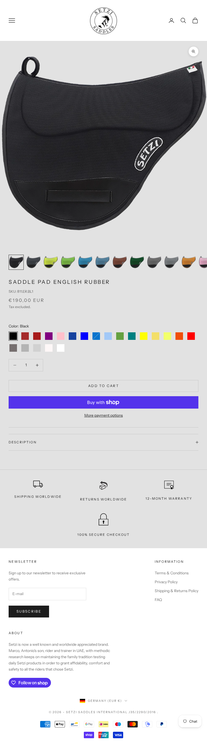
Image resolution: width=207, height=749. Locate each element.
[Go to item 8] (136, 262)
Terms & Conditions (172, 573)
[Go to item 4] (67, 262)
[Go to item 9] (154, 262)
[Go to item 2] (33, 262)
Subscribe (28, 611)
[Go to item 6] (102, 262)
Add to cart (103, 386)
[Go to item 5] (85, 262)
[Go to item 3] (50, 262)
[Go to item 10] (171, 262)
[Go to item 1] (16, 262)
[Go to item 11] (188, 262)
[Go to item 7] (119, 262)
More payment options (103, 415)
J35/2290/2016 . (143, 712)
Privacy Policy (166, 581)
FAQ (158, 599)
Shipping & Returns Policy (176, 590)
